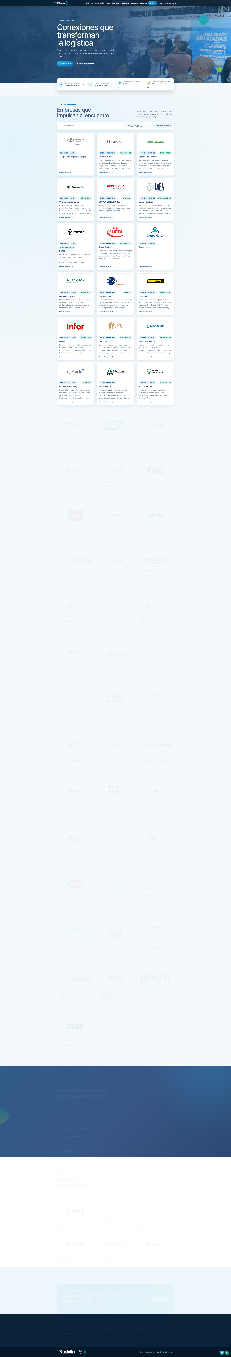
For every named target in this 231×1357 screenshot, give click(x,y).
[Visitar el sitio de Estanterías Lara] (155, 186)
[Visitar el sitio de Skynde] (155, 416)
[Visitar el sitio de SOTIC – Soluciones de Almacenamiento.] (75, 875)
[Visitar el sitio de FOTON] (75, 232)
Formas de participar (85, 63)
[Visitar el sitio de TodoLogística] (155, 1235)
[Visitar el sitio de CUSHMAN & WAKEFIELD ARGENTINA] (75, 597)
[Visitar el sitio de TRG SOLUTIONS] (155, 461)
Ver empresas (64, 63)
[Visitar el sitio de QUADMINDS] (115, 1235)
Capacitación (99, 3)
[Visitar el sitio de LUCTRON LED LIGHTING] (75, 1235)
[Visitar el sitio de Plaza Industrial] (155, 371)
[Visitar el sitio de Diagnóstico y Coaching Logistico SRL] (115, 782)
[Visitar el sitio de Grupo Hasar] (155, 232)
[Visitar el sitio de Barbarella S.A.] (75, 782)
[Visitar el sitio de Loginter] (115, 689)
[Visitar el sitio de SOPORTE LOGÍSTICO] (75, 461)
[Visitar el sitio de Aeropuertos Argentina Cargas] (75, 141)
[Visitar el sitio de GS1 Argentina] (115, 281)
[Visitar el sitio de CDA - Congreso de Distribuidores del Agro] (115, 922)
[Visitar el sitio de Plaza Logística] (75, 416)
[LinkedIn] (156, 1332)
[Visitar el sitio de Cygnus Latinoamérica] (75, 186)
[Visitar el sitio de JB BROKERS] (115, 1202)
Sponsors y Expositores (120, 3)
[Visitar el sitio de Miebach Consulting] (75, 371)
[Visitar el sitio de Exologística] (75, 644)
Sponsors (119, 1328)
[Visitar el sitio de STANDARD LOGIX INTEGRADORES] (115, 461)
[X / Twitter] (138, 1332)
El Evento (89, 3)
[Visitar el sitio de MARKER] (155, 782)
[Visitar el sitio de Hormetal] (155, 281)
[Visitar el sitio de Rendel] (115, 830)
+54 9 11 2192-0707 (68, 1338)
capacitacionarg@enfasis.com (71, 1341)
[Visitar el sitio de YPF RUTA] (155, 506)
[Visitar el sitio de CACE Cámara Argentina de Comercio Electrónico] (75, 922)
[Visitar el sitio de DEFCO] (115, 597)
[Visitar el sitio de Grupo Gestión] (75, 689)
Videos (108, 3)
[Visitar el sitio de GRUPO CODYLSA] (155, 644)
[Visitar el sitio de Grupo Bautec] (115, 232)
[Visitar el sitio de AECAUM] (115, 875)
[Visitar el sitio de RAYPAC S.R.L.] (75, 830)
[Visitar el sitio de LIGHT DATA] (155, 1202)
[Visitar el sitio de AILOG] (75, 552)
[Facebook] (142, 1332)
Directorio (134, 3)
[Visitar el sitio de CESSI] (75, 970)
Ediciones (143, 3)
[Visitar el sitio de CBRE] (75, 1202)
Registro (153, 3)
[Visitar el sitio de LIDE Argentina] (115, 1020)
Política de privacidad (164, 1352)
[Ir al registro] (222, 1353)
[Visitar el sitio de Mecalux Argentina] (155, 326)
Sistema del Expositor (166, 3)
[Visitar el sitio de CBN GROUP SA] (115, 141)
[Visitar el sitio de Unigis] (75, 506)
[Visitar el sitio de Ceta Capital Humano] (155, 141)
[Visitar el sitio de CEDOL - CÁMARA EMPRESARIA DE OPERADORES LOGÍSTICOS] (155, 922)
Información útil (102, 1332)
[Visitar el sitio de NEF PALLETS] (115, 371)
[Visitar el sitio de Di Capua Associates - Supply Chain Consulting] (155, 597)
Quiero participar (158, 1290)
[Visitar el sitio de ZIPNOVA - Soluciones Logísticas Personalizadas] (155, 737)
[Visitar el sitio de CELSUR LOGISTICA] (155, 552)
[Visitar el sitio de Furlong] (115, 644)
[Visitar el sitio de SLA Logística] (155, 830)
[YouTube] (151, 1332)
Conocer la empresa (65, 172)
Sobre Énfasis (121, 1332)
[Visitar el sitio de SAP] (115, 416)
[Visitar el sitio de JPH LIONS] (115, 326)
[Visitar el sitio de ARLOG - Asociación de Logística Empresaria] (155, 875)
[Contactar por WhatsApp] (227, 1353)
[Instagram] (147, 1332)
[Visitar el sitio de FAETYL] (155, 970)
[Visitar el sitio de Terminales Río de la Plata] (75, 737)
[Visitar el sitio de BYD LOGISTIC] (115, 552)
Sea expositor (121, 1325)
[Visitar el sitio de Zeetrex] (115, 737)
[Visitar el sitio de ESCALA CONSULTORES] (115, 186)
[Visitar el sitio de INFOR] (75, 326)
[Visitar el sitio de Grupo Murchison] (75, 281)
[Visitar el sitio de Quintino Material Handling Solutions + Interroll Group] (155, 689)
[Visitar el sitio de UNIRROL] (115, 506)
